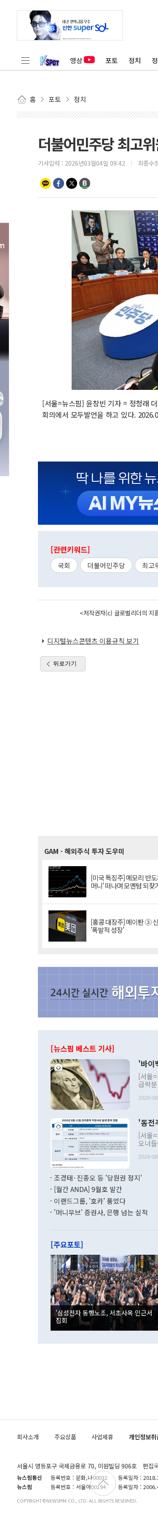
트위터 (71, 183)
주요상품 (65, 1436)
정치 (135, 60)
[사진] (90, 1083)
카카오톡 (45, 183)
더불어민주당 (106, 565)
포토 (111, 60)
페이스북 (58, 183)
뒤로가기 (65, 663)
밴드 (84, 183)
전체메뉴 (25, 60)
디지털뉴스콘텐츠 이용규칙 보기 (93, 641)
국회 (64, 565)
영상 (76, 60)
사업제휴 (102, 1436)
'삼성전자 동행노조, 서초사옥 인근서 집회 (104, 1316)
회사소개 (28, 1436)
